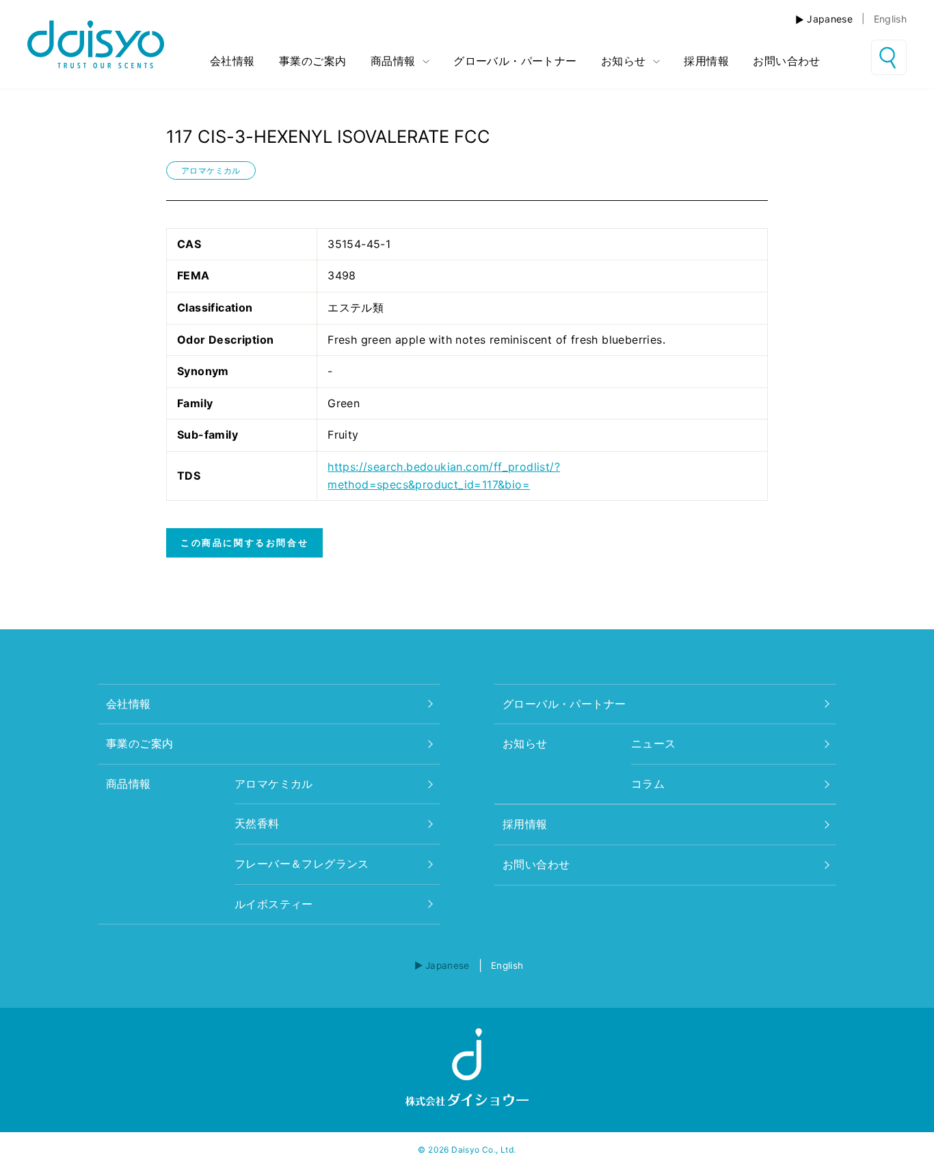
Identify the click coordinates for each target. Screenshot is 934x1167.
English (890, 19)
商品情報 (395, 61)
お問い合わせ (786, 61)
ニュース (653, 743)
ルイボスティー (274, 904)
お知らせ (625, 61)
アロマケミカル (211, 170)
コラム (648, 784)
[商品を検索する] (889, 57)
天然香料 (257, 823)
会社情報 (232, 61)
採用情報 (706, 61)
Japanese (830, 19)
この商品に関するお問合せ (244, 542)
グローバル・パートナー (514, 61)
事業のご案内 (312, 61)
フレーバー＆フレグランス (302, 863)
